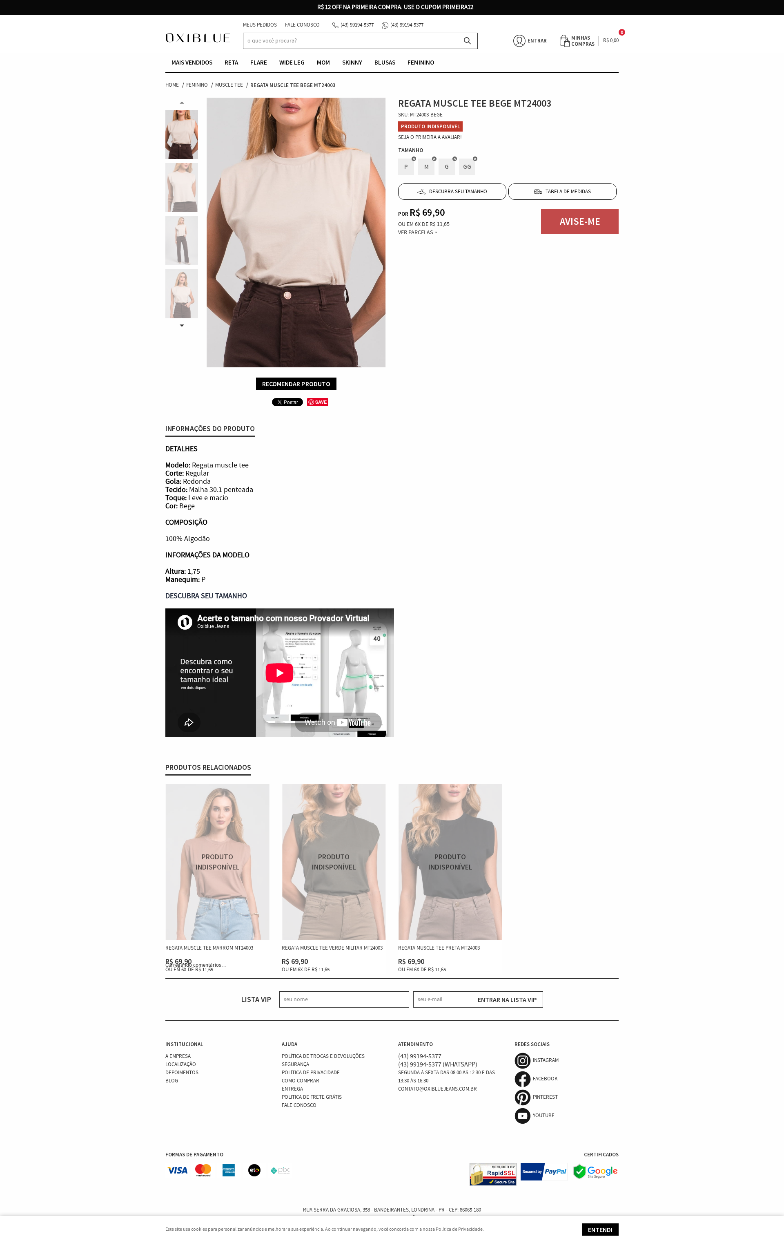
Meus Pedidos (260, 25)
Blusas (384, 62)
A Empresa (178, 1056)
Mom (323, 62)
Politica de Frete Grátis (312, 1097)
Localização (180, 1064)
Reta (231, 62)
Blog (171, 1081)
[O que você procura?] (467, 41)
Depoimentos (181, 1072)
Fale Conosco (302, 25)
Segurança (295, 1064)
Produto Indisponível (217, 862)
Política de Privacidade (311, 1072)
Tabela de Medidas (568, 191)
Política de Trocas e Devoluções (323, 1056)
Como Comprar (300, 1081)
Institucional (184, 1044)
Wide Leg (292, 62)
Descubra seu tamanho (458, 191)
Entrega (292, 1089)
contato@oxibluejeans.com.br (437, 1089)
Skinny (352, 62)
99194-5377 (357, 25)
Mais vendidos (192, 62)
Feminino (421, 62)
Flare (258, 62)
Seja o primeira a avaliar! (430, 137)
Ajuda (289, 1044)
